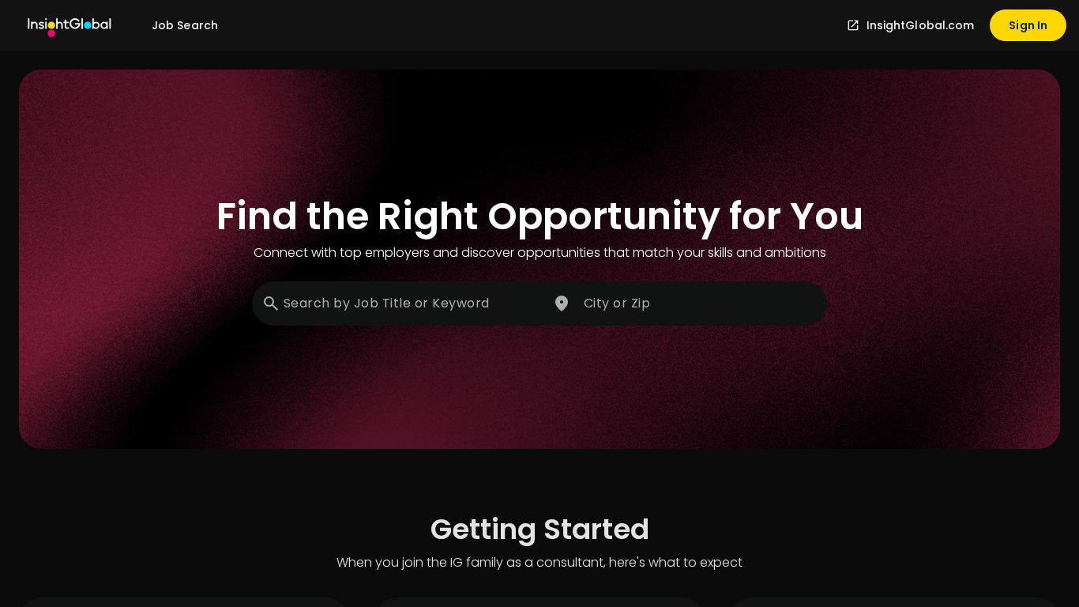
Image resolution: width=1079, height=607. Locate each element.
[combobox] (399, 303)
